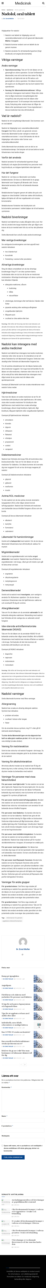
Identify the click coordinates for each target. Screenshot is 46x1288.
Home (3, 10)
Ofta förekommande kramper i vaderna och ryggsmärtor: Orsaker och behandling (27, 1211)
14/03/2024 (18, 1000)
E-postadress (7, 1126)
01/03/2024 (18, 1046)
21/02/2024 (18, 1058)
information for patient (14, 918)
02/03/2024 (18, 1027)
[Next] (25, 1064)
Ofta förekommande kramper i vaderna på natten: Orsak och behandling (27, 1232)
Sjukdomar (10, 10)
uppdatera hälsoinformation (12, 921)
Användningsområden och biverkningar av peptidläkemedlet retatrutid (28, 1201)
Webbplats (6, 1136)
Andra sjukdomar (20, 10)
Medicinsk (23, 3)
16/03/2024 (18, 988)
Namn (4, 1116)
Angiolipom (6, 985)
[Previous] (21, 1064)
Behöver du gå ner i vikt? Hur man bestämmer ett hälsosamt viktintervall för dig (17, 1053)
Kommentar (7, 1087)
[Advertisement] (23, 24)
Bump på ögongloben (10, 976)
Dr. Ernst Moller (8, 18)
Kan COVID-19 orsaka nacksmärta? (16, 1032)
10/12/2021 (20, 18)
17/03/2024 (18, 979)
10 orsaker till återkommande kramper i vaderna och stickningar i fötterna (28, 1222)
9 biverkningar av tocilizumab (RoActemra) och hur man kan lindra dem (26, 1242)
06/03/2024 (18, 1009)
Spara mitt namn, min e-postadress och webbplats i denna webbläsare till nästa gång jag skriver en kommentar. (23, 1148)
